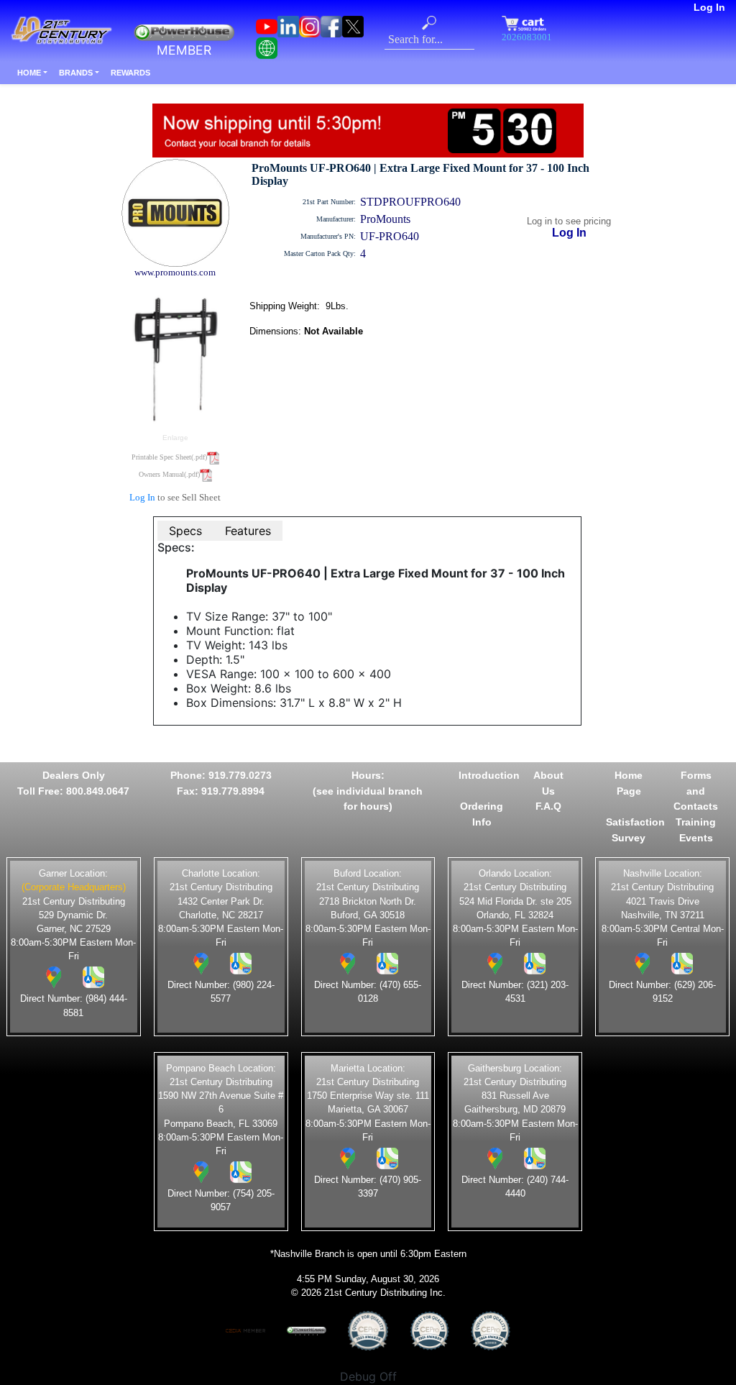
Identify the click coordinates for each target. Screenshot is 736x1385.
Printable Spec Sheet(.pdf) (169, 457)
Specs (185, 531)
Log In (709, 7)
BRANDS (76, 72)
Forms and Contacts (695, 790)
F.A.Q (548, 806)
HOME (29, 72)
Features (248, 531)
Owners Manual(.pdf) (169, 474)
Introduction (489, 775)
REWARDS (130, 72)
